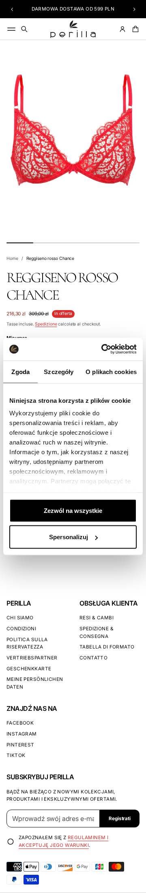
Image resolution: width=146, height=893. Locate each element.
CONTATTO (93, 658)
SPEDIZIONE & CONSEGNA (96, 632)
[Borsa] (134, 29)
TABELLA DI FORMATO (106, 647)
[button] (11, 9)
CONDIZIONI (21, 628)
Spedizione (46, 324)
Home (12, 258)
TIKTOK (15, 755)
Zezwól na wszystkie (73, 510)
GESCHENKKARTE (28, 669)
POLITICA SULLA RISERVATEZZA (27, 643)
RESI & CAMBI (96, 618)
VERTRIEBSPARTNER (32, 658)
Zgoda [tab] (20, 371)
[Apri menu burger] (11, 29)
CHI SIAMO (20, 618)
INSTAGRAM (21, 734)
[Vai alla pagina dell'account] (122, 29)
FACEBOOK (20, 723)
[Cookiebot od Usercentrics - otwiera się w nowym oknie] (103, 349)
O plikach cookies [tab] (111, 371)
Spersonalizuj (68, 537)
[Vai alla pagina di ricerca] (24, 29)
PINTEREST (20, 745)
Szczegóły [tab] (58, 371)
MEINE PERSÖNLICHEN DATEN (34, 683)
